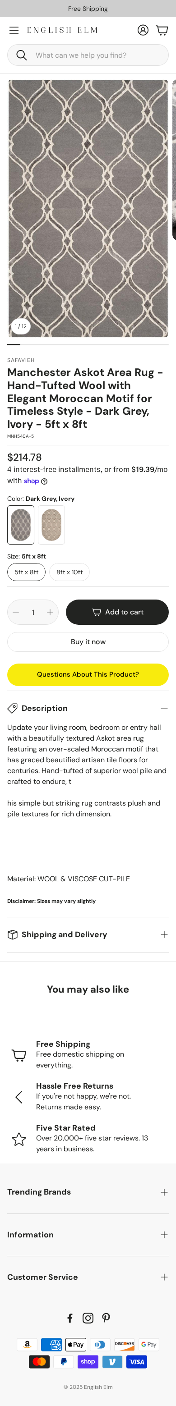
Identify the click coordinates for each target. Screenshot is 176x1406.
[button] (88, 55)
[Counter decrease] (16, 612)
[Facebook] (70, 1318)
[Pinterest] (106, 1318)
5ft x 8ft (26, 572)
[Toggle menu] (14, 30)
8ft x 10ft (69, 572)
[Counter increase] (50, 612)
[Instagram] (88, 1318)
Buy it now (88, 641)
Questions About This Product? (88, 674)
